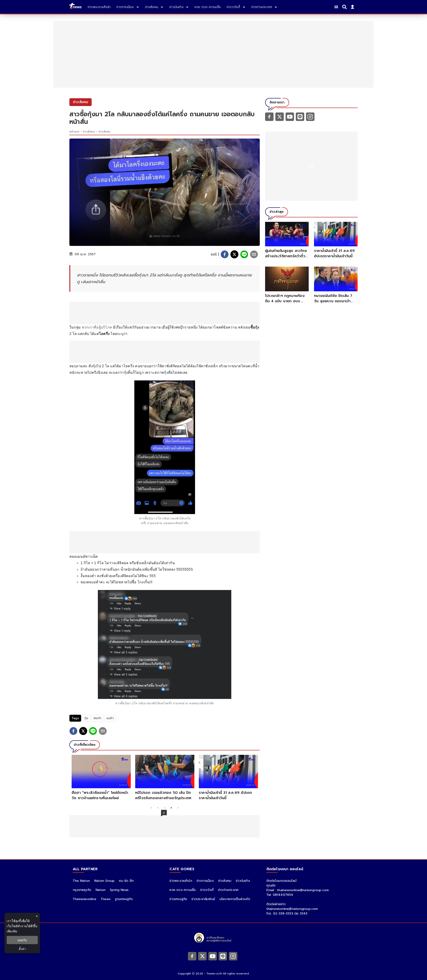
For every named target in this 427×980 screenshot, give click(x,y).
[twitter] (234, 254)
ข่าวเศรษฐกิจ (178, 899)
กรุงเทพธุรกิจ (82, 890)
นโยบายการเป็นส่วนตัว (235, 899)
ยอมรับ (22, 940)
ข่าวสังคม (89, 132)
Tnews (106, 899)
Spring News (119, 890)
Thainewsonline (84, 899)
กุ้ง (86, 718)
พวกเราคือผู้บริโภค (97, 327)
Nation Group (104, 880)
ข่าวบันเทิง (243, 880)
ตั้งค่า (22, 949)
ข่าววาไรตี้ (207, 890)
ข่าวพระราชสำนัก (180, 880)
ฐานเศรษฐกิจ (124, 899)
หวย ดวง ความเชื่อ (182, 890)
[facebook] (225, 254)
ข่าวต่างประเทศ (228, 890)
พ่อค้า (97, 718)
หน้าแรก (74, 132)
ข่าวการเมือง (205, 880)
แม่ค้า (110, 718)
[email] (254, 254)
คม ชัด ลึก (126, 880)
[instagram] (310, 116)
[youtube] (290, 116)
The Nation (81, 880)
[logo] (75, 7)
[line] (244, 254)
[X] (279, 116)
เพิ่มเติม (12, 931)
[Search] (345, 6)
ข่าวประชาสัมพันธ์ (203, 899)
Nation (100, 890)
